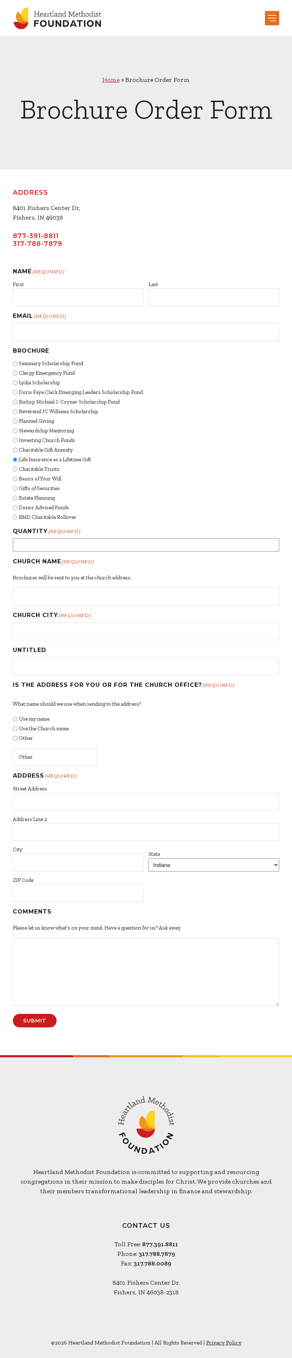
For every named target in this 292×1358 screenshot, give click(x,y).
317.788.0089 (152, 1263)
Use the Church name (44, 728)
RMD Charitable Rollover (48, 517)
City (17, 849)
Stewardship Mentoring (46, 430)
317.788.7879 (157, 1254)
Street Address (30, 788)
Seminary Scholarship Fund (51, 363)
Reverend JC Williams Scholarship (58, 411)
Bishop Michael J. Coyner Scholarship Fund (69, 402)
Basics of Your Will (40, 478)
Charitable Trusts (39, 469)
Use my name (34, 719)
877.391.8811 (160, 1244)
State (154, 854)
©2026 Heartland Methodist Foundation (100, 1342)
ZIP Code (23, 880)
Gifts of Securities (39, 488)
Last (153, 284)
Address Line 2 (30, 819)
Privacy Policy (223, 1342)
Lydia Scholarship (39, 382)
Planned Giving (36, 421)
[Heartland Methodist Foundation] (57, 17)
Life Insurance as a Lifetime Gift (55, 459)
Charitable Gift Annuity (46, 450)
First (18, 284)
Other (26, 738)
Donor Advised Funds (44, 507)
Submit (34, 1020)
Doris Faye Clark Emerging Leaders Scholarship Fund (81, 392)
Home (111, 80)
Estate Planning (37, 498)
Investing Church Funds (47, 440)
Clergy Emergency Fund (47, 373)
